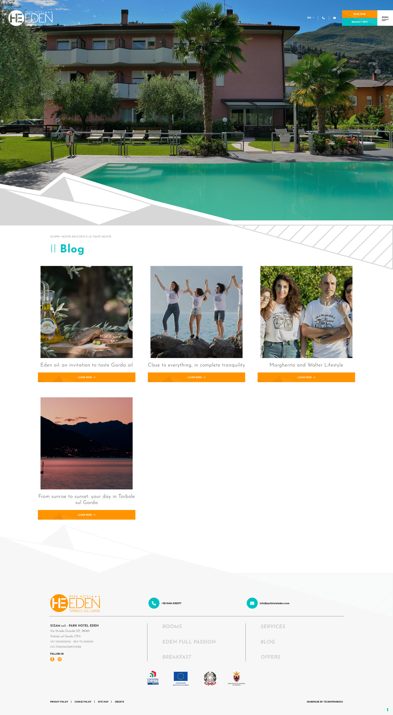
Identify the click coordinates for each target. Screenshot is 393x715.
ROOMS (172, 626)
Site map (103, 702)
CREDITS (119, 702)
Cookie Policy (83, 702)
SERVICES (273, 626)
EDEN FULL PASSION (189, 642)
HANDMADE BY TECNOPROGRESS (325, 702)
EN (309, 18)
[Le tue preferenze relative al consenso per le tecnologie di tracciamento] (388, 710)
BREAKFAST (176, 657)
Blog (268, 642)
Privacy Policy (59, 702)
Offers (270, 657)
